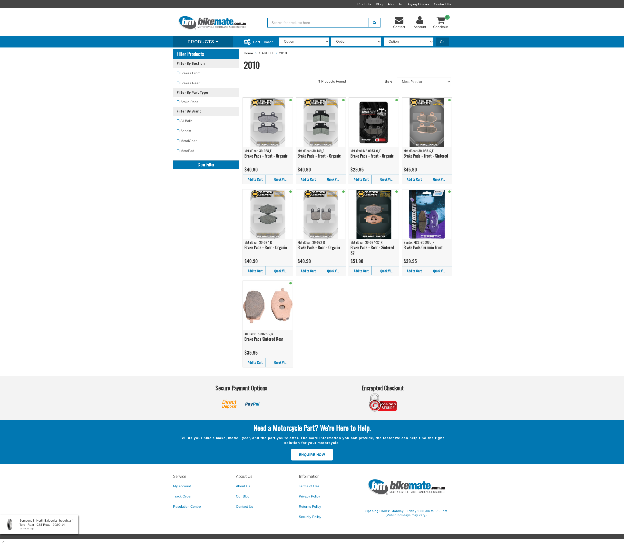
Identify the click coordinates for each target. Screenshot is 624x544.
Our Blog (243, 496)
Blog (379, 4)
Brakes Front (190, 73)
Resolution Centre (187, 506)
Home (248, 53)
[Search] (374, 22)
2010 (283, 53)
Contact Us (442, 4)
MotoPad (187, 151)
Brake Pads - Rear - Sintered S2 (372, 250)
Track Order (182, 496)
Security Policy (310, 517)
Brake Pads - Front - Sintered (426, 156)
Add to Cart (255, 179)
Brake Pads (189, 102)
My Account (182, 486)
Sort (388, 82)
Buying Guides (418, 4)
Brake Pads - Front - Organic (266, 156)
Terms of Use (309, 486)
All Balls (186, 121)
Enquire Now (312, 455)
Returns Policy (310, 506)
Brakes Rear (190, 83)
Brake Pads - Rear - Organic (265, 247)
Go (442, 42)
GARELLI (266, 53)
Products (364, 4)
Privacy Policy (309, 496)
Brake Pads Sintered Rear (263, 339)
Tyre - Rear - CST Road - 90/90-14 (42, 524)
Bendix (185, 131)
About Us (395, 4)
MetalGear (188, 141)
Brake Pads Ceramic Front (423, 247)
